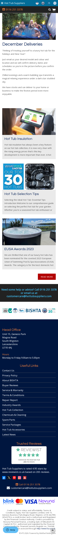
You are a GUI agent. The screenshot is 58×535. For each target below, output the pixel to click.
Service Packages (11, 424)
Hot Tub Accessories (13, 429)
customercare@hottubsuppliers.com (31, 488)
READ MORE (47, 276)
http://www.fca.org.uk (46, 528)
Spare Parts (8, 419)
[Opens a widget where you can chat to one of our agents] (10, 530)
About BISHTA (10, 380)
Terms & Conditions (13, 395)
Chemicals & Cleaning (14, 414)
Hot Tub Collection (12, 409)
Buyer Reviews (10, 385)
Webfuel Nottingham (47, 533)
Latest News (9, 434)
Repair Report (10, 400)
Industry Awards (11, 405)
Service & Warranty (12, 390)
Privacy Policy (9, 375)
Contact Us (8, 370)
